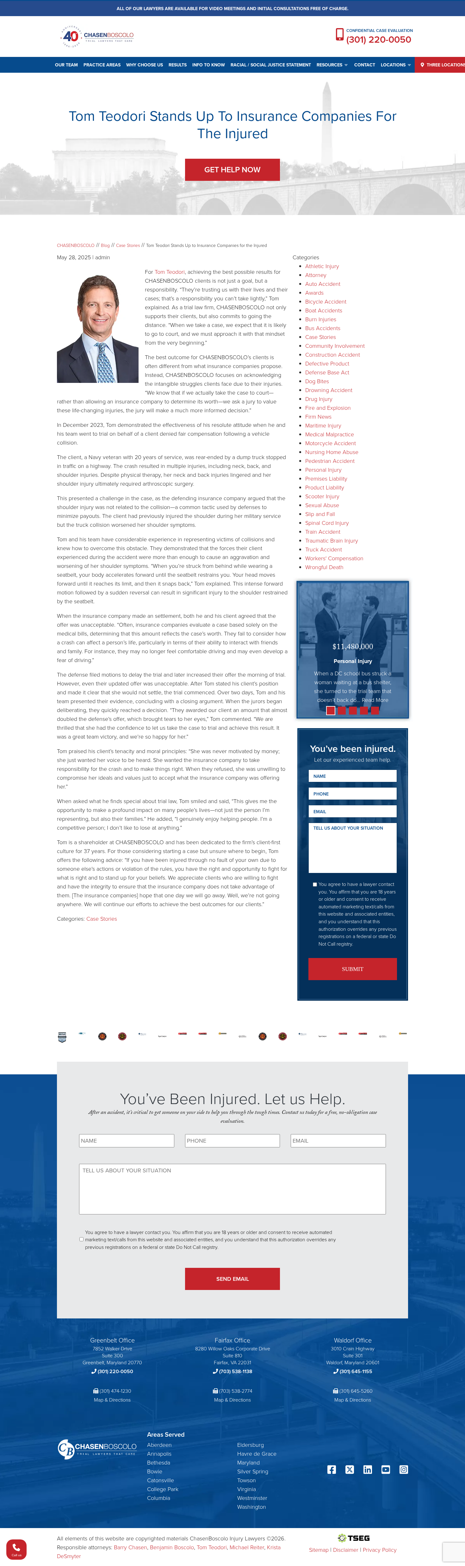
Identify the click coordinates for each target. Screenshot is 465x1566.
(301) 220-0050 (378, 39)
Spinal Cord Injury (327, 522)
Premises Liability (326, 478)
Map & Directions (112, 1399)
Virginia (246, 1489)
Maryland (248, 1462)
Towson (246, 1480)
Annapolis (159, 1453)
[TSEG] (352, 1538)
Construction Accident (332, 354)
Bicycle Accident (325, 301)
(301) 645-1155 (356, 1371)
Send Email (232, 1279)
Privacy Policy (380, 1549)
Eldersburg (250, 1444)
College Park (162, 1489)
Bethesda (158, 1462)
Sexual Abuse (322, 505)
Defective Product (327, 363)
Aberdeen (159, 1444)
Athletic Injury (322, 266)
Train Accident (322, 531)
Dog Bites (317, 381)
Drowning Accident (328, 390)
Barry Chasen (130, 1547)
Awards (314, 292)
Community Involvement (335, 345)
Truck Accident (323, 549)
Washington (251, 1506)
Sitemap (319, 1549)
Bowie (154, 1471)
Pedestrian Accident (330, 460)
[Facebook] (331, 1470)
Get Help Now (232, 169)
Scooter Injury (322, 496)
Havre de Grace (256, 1453)
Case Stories (101, 918)
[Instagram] (404, 1470)
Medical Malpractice (329, 434)
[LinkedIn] (367, 1470)
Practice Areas (102, 65)
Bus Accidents (322, 328)
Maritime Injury (323, 425)
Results (178, 65)
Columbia (158, 1498)
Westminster (252, 1498)
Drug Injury (318, 398)
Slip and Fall (320, 514)
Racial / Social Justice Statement (271, 65)
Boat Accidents (323, 310)
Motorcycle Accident (330, 443)
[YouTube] (385, 1470)
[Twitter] (349, 1470)
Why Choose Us (144, 65)
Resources (329, 65)
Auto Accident (322, 283)
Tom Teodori (170, 271)
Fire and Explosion (328, 407)
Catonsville (160, 1480)
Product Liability (324, 487)
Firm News (318, 416)
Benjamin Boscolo (172, 1547)
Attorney (315, 275)
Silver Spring (252, 1471)
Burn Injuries (320, 319)
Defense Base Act (327, 372)
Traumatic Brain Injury (331, 540)
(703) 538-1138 (235, 1371)
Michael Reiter (247, 1547)
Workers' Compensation (334, 558)
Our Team (66, 65)
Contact (364, 65)
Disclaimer (345, 1549)
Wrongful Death (324, 567)
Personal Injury (323, 469)
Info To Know (208, 65)
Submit (352, 969)
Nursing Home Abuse (331, 452)
